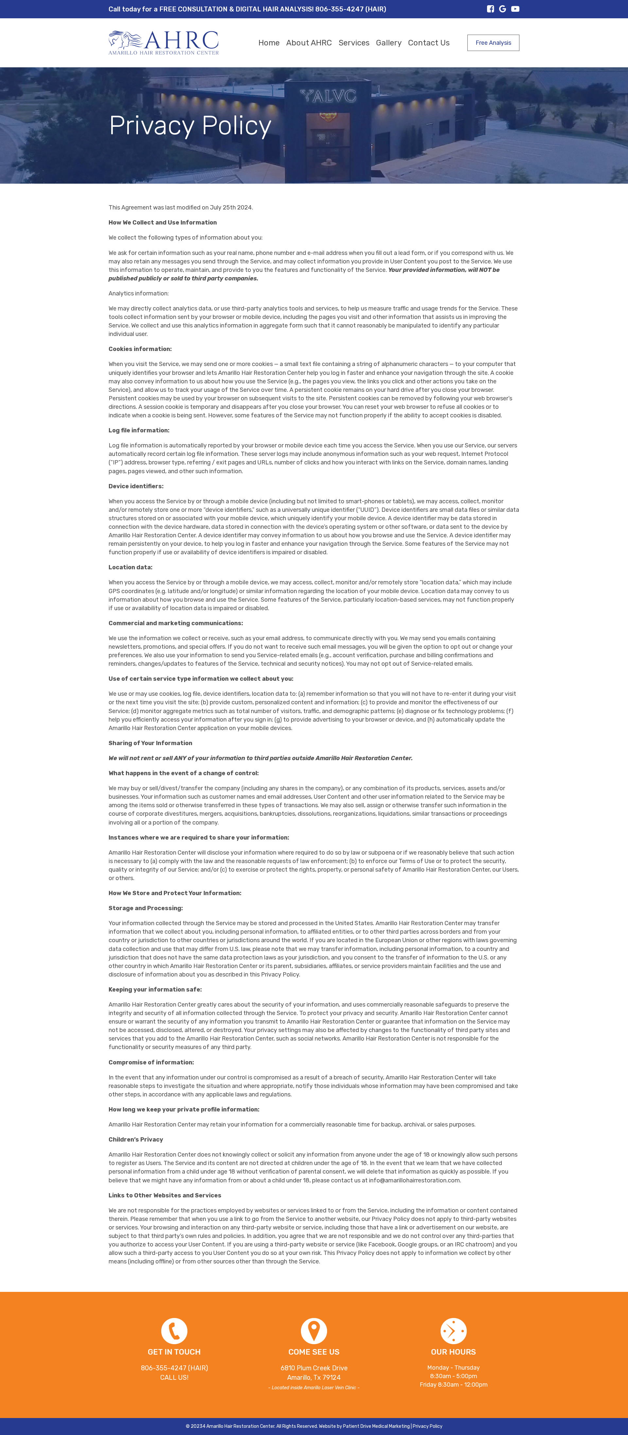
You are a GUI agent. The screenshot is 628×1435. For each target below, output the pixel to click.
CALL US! (174, 1377)
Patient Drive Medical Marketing (376, 1426)
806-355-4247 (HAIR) (174, 1368)
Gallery (389, 42)
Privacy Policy (428, 1426)
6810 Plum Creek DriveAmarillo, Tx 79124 (314, 1377)
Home (269, 42)
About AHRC (309, 42)
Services (354, 42)
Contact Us (429, 42)
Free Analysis (493, 42)
